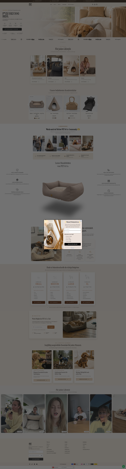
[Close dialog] (81, 221)
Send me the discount (72, 244)
